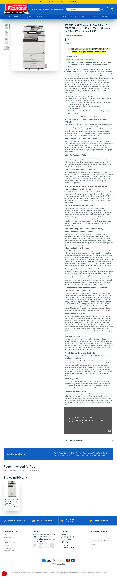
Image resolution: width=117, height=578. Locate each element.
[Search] (100, 9)
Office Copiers (8, 537)
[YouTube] (94, 545)
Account (107, 9)
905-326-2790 (49, 9)
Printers (59, 17)
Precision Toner (61, 564)
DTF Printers (17, 17)
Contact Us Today (9, 550)
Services (65, 17)
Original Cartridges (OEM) (77, 17)
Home (10, 17)
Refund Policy (7, 548)
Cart (112, 9)
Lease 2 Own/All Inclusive (93, 17)
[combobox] (84, 9)
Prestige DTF (27, 17)
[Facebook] (91, 545)
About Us (6, 545)
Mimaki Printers (51, 17)
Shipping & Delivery (9, 542)
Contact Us (59, 9)
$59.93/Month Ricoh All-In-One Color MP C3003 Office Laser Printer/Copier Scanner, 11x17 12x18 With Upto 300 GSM (12, 496)
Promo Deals (37, 9)
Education (6, 540)
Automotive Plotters (38, 17)
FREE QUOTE (104, 17)
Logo (16, 9)
